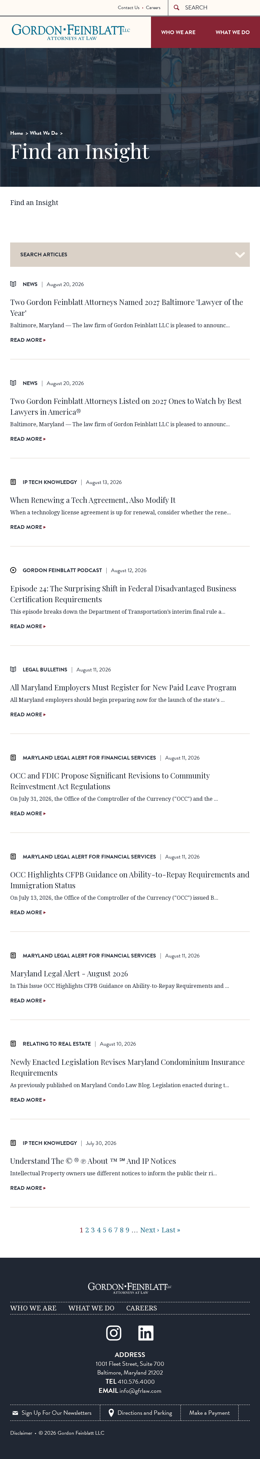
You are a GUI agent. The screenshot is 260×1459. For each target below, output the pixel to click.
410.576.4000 (136, 1381)
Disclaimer (21, 1433)
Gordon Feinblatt (38, 32)
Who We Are (178, 32)
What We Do (233, 32)
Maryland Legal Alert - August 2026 (69, 973)
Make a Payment (209, 1412)
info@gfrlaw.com (140, 1390)
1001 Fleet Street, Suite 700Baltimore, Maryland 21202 (130, 1368)
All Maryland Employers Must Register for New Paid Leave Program (123, 687)
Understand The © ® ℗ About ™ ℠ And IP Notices (93, 1161)
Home (16, 133)
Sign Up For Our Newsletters (56, 1412)
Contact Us (128, 7)
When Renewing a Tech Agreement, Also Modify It (93, 500)
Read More (26, 340)
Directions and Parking (144, 1412)
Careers (153, 7)
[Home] (130, 1288)
